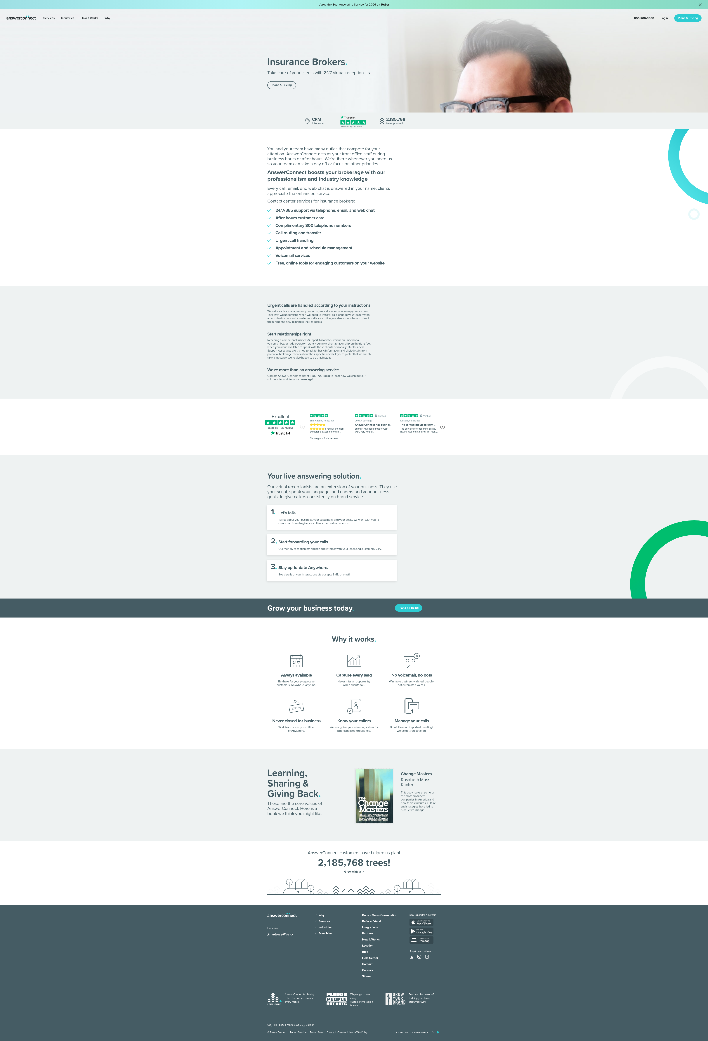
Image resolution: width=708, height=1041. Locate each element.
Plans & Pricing (688, 18)
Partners (368, 933)
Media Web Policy (358, 1032)
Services (49, 18)
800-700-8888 (644, 18)
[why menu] (316, 915)
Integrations (370, 927)
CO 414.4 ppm (275, 1024)
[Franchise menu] (316, 933)
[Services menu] (56, 18)
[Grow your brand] (395, 1000)
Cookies (341, 1032)
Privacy (330, 1032)
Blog (365, 952)
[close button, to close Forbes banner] (700, 4)
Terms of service (298, 1032)
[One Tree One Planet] (274, 1000)
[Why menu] (112, 18)
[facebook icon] (427, 957)
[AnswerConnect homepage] (282, 915)
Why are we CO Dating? (300, 1024)
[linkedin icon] (411, 957)
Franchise (325, 933)
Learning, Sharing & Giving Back (292, 783)
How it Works (89, 18)
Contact (367, 964)
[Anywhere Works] (280, 934)
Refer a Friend (371, 921)
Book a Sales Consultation (379, 915)
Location (367, 945)
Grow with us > (354, 872)
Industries (67, 18)
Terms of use (316, 1032)
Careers (367, 970)
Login (664, 18)
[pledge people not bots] (336, 1000)
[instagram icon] (419, 957)
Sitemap (367, 976)
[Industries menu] (76, 18)
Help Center (370, 958)
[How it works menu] (100, 18)
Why (107, 18)
